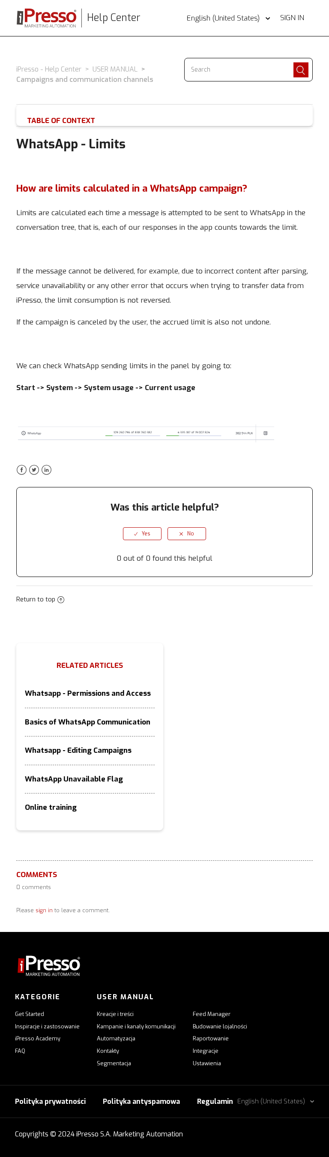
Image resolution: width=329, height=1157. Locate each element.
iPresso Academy (37, 1038)
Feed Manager (211, 1014)
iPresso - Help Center (48, 69)
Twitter (34, 470)
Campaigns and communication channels (84, 79)
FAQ (20, 1051)
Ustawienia (207, 1063)
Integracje (205, 1051)
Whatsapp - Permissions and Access (88, 693)
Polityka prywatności (50, 1101)
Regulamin (215, 1101)
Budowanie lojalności (220, 1026)
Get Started (29, 1014)
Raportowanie (211, 1038)
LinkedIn (46, 470)
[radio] (142, 533)
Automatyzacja (116, 1038)
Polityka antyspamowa (141, 1101)
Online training (51, 807)
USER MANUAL (115, 69)
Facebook (21, 470)
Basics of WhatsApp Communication (87, 722)
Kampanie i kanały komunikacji (136, 1026)
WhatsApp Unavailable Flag (74, 779)
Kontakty (108, 1051)
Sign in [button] (292, 18)
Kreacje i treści (115, 1014)
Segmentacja (114, 1063)
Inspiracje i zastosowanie (47, 1026)
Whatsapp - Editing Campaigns (78, 750)
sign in (44, 910)
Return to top (35, 599)
